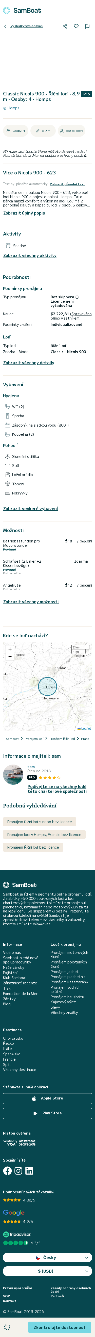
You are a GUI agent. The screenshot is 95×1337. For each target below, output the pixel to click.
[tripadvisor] (17, 1234)
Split (7, 1064)
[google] (14, 1213)
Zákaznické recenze (20, 983)
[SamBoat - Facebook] (7, 1170)
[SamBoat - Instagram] (18, 1170)
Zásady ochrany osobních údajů (71, 1289)
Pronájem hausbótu (67, 997)
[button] (10, 649)
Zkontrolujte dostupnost (60, 1327)
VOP (6, 1296)
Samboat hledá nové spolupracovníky (21, 960)
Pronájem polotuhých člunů (69, 964)
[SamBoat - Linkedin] (29, 1170)
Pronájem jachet (65, 971)
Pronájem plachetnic (68, 977)
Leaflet (86, 728)
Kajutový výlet (63, 1002)
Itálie (7, 1048)
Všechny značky (64, 1012)
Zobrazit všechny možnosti (31, 601)
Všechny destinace (19, 1069)
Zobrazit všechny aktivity (29, 255)
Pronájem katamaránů (69, 982)
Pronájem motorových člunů (69, 954)
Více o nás (12, 952)
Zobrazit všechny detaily (28, 362)
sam (31, 767)
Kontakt (9, 1300)
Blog (7, 1004)
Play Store (52, 1112)
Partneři (57, 1296)
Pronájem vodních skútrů (66, 989)
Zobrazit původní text (67, 184)
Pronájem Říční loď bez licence (33, 847)
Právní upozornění (17, 1288)
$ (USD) (45, 1271)
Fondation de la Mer (20, 993)
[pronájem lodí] (22, 10)
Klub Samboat (15, 978)
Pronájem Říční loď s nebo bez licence (39, 821)
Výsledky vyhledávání (26, 25)
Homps (13, 108)
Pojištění (10, 973)
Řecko (8, 1043)
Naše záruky (13, 967)
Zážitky (9, 999)
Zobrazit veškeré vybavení (30, 508)
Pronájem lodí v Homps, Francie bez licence (44, 834)
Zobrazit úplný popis (24, 213)
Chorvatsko (13, 1038)
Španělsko (12, 1054)
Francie (9, 1059)
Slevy (55, 1007)
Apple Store (51, 1097)
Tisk (7, 988)
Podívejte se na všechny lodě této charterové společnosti (57, 789)
